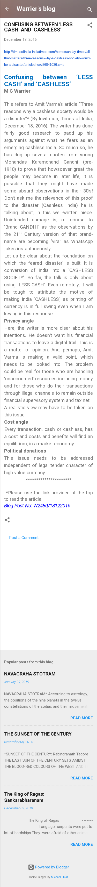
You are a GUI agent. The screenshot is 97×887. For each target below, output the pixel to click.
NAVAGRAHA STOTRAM (30, 673)
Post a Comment (24, 537)
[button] (90, 26)
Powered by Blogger (51, 867)
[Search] (90, 10)
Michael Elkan (60, 877)
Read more (81, 718)
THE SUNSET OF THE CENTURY (38, 734)
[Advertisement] (48, 593)
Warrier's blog (36, 8)
